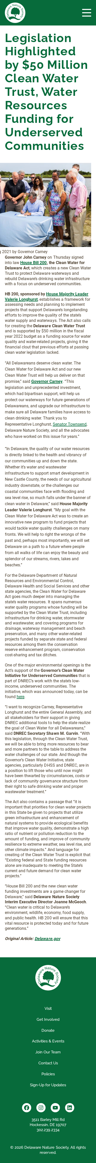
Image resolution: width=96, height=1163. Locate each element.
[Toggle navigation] (86, 12)
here (20, 696)
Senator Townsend (70, 424)
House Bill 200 (33, 262)
